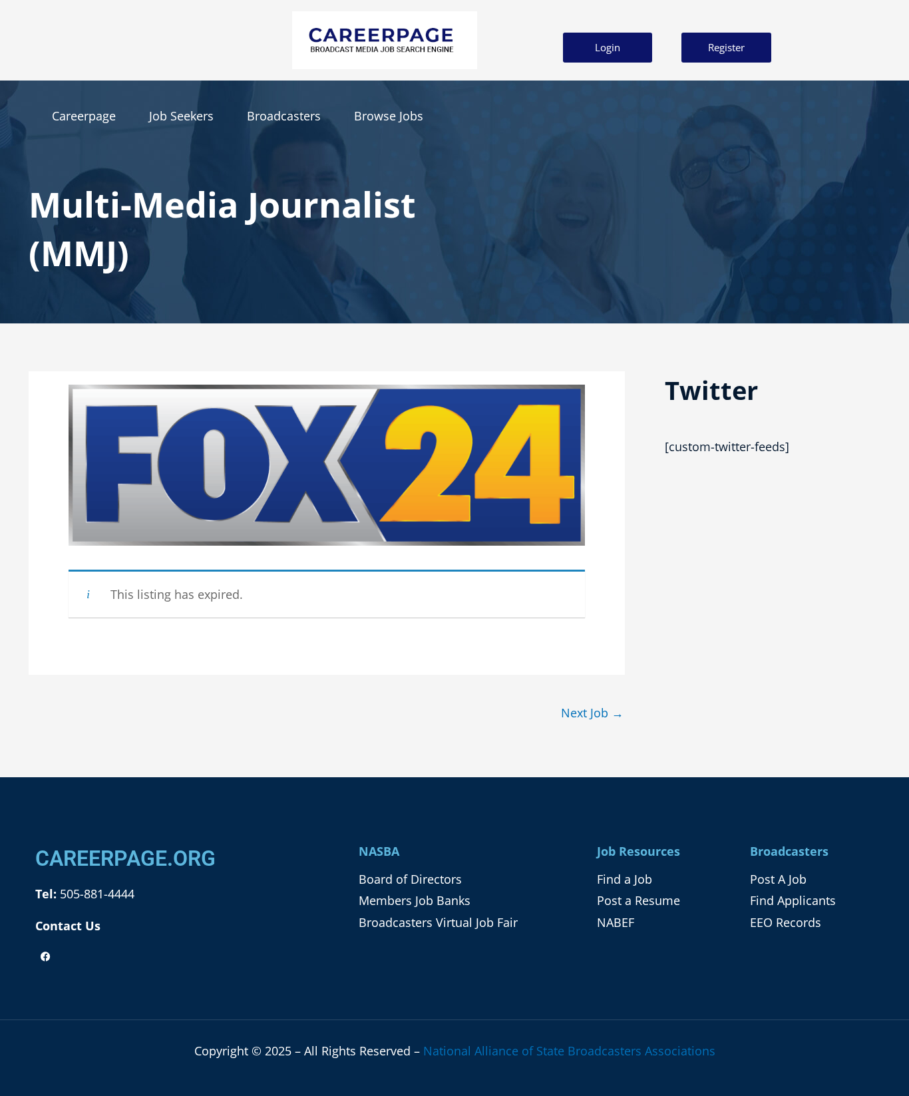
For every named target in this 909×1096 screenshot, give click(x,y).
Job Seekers (181, 116)
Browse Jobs (388, 116)
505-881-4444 (95, 894)
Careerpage (84, 116)
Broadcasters (284, 116)
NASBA (379, 851)
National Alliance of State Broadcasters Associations (569, 1051)
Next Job (592, 713)
